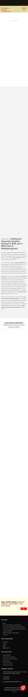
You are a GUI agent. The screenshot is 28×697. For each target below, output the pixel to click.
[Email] (10, 3)
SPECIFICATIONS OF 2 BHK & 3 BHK (11, 633)
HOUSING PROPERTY (7, 631)
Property (5, 644)
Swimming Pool (6, 661)
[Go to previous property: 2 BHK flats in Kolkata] (22, 608)
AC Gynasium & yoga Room (9, 657)
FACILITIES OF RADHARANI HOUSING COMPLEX (14, 627)
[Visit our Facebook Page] (23, 3)
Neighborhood (6, 648)
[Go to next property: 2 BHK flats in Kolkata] (25, 608)
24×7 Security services (8, 665)
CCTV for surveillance (7, 663)
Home (4, 623)
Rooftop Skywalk (6, 655)
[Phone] (16, 3)
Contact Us (5, 635)
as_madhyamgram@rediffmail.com (12, 681)
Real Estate (5, 642)
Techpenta (14, 691)
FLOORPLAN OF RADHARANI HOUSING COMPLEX (14, 629)
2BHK (4, 646)
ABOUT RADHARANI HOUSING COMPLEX (12, 625)
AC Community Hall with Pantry (10, 659)
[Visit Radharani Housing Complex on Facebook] (14, 695)
